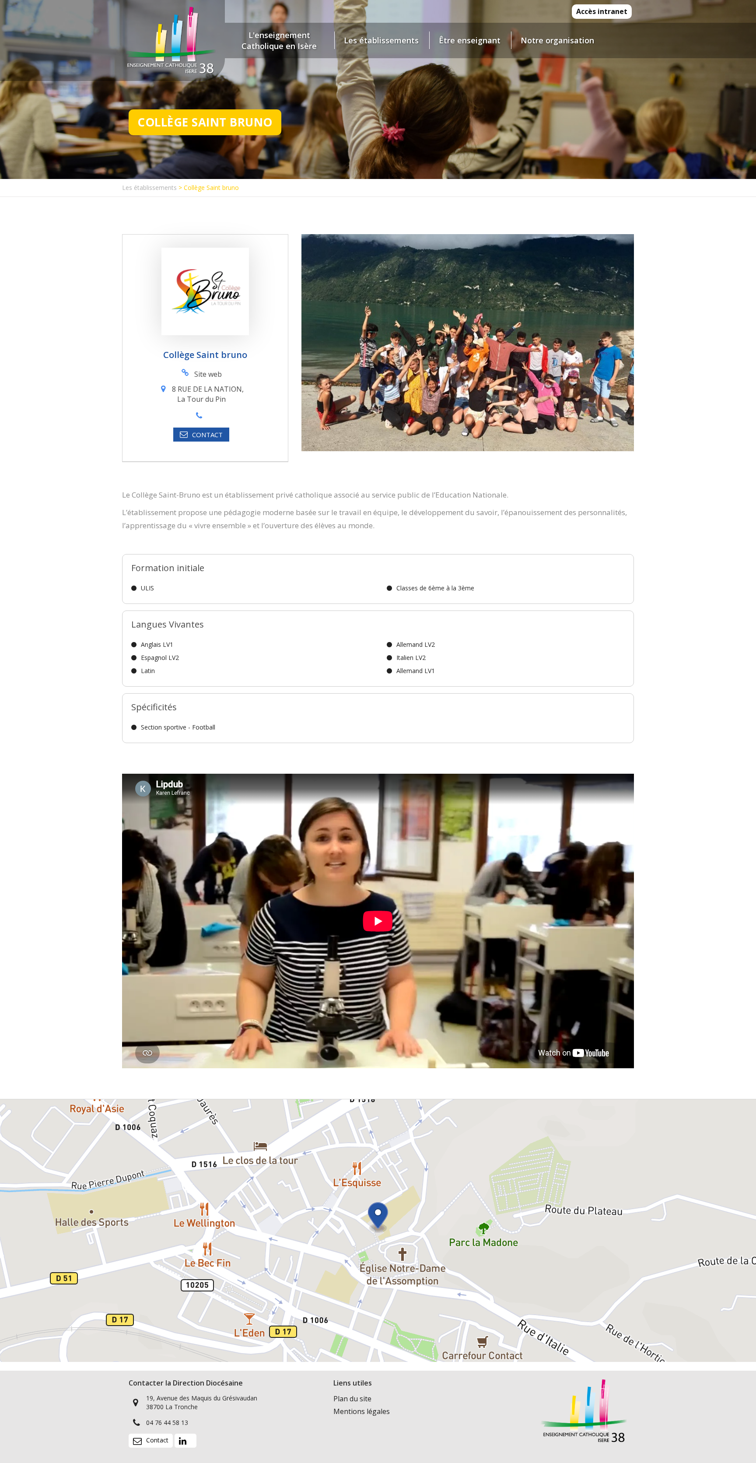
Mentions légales (361, 1411)
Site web (208, 374)
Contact (157, 1440)
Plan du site (352, 1398)
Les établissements (149, 187)
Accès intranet (601, 11)
